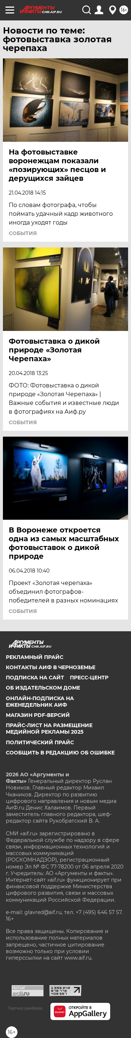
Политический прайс (40, 742)
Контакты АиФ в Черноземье (50, 667)
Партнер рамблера (25, 1008)
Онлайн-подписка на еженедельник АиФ (40, 701)
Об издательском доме (43, 687)
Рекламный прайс (34, 657)
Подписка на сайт (35, 677)
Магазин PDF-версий (38, 715)
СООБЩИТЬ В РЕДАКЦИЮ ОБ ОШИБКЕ (60, 752)
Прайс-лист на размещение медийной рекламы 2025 (49, 728)
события (23, 233)
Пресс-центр (89, 677)
